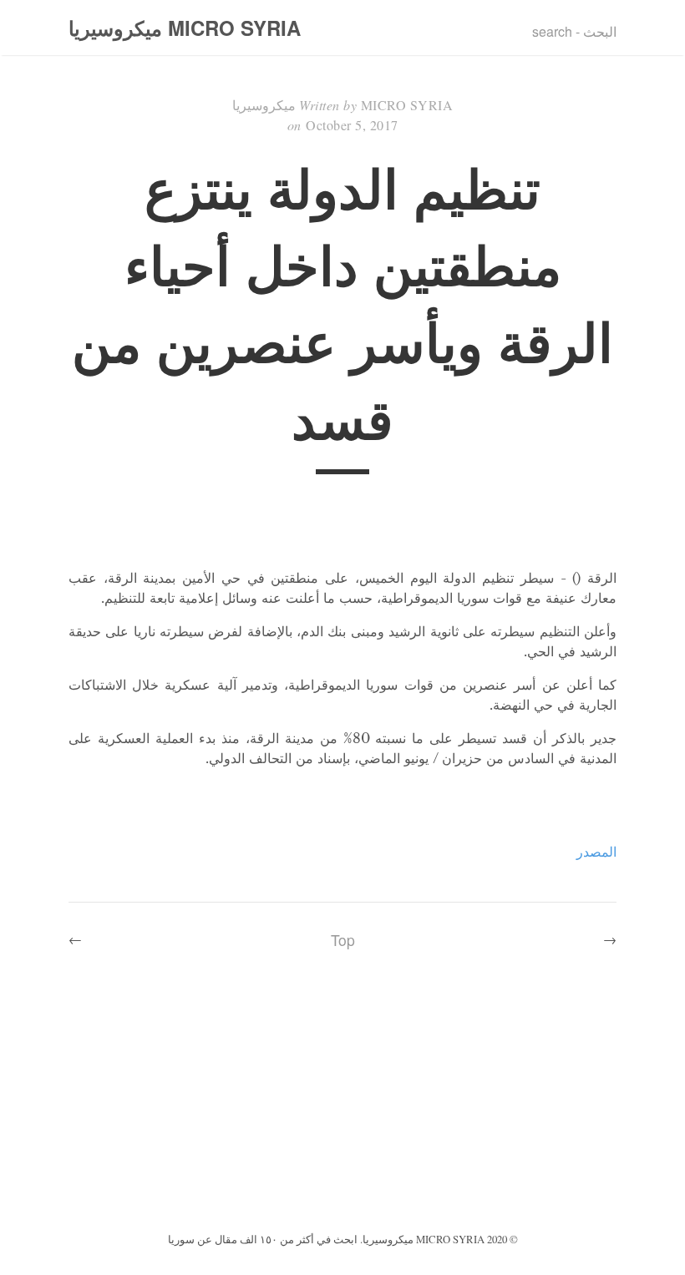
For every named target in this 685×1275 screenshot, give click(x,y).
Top (343, 939)
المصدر (596, 851)
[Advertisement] (342, 1103)
